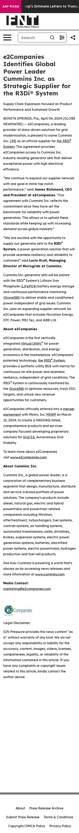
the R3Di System (51, 360)
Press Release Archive (46, 808)
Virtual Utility (32, 343)
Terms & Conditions (58, 817)
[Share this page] (73, 37)
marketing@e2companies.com (27, 589)
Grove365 (11, 297)
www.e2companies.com (28, 457)
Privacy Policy (60, 826)
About (20, 808)
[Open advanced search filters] (62, 37)
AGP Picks (10, 6)
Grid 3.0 (29, 437)
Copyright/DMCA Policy (26, 826)
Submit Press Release (23, 817)
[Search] (52, 37)
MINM (51, 414)
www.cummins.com (49, 574)
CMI (13, 141)
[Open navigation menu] (7, 37)
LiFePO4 (28, 286)
